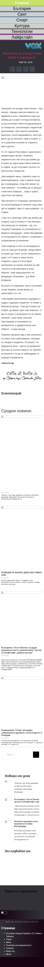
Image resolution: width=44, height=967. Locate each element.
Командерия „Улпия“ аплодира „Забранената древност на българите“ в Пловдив (21, 732)
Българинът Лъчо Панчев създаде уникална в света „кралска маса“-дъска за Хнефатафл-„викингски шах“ (21, 650)
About (8, 954)
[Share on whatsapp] (32, 69)
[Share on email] (25, 69)
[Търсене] (36, 755)
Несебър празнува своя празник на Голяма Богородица (26, 823)
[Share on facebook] (12, 69)
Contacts (10, 948)
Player (9, 939)
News (8, 942)
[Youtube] (15, 763)
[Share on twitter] (19, 69)
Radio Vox (10, 951)
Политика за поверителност (19, 945)
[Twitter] (8, 763)
